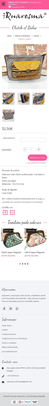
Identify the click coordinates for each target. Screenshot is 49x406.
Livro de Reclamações (9, 351)
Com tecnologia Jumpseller (35, 396)
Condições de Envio (9, 334)
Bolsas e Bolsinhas (22, 35)
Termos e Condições (9, 343)
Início (9, 35)
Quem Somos (7, 325)
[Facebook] (5, 212)
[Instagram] (10, 308)
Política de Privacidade (10, 347)
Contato (5, 330)
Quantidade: (7, 149)
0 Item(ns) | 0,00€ (18, 7)
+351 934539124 (13, 376)
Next (42, 239)
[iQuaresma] (24, 16)
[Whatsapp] (17, 308)
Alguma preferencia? (9, 138)
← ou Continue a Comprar (35, 162)
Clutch (36, 35)
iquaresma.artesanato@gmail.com (19, 381)
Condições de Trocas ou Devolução (14, 338)
